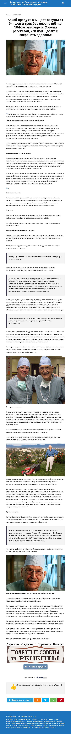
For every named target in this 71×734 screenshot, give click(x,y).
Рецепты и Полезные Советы (29, 2)
